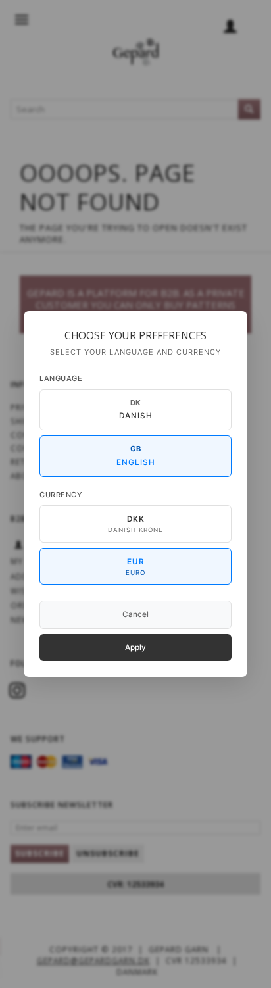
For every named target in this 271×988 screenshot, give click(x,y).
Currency (60, 494)
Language (60, 378)
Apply (135, 647)
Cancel (135, 614)
